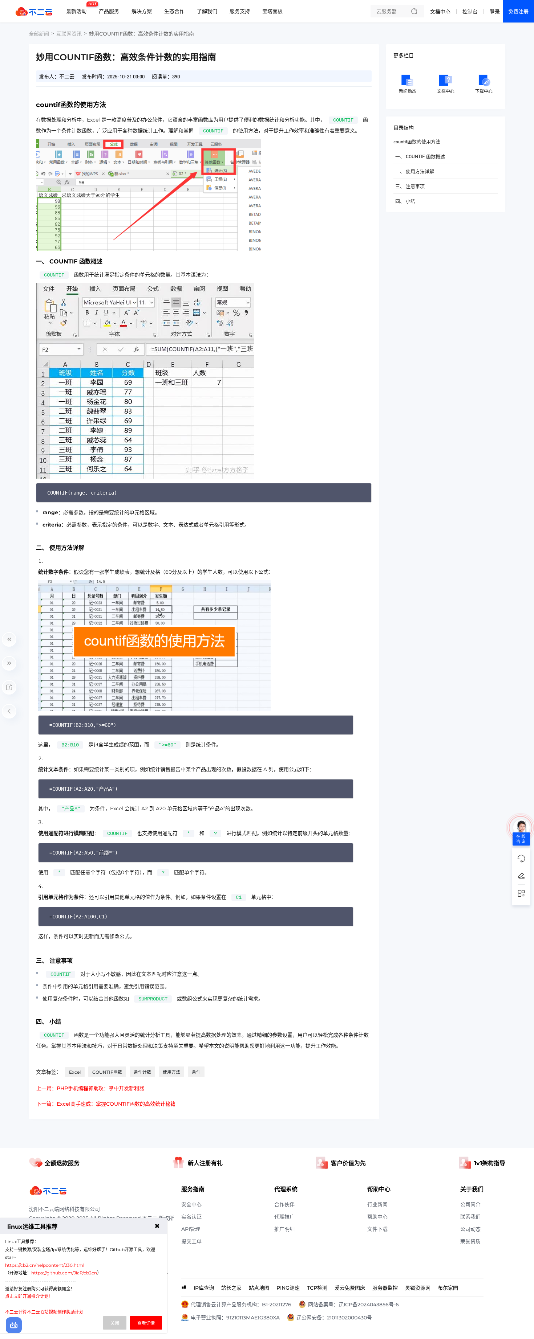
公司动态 (470, 1229)
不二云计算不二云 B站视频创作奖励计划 (44, 1312)
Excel (75, 1072)
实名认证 (191, 1216)
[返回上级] (9, 711)
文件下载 (377, 1229)
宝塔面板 (272, 11)
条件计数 (142, 1072)
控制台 (470, 11)
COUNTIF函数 (107, 1072)
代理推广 (284, 1216)
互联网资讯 (69, 33)
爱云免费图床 (350, 1288)
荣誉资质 (470, 1241)
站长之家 (231, 1288)
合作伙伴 (284, 1204)
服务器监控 (385, 1288)
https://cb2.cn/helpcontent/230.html (44, 1265)
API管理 (190, 1229)
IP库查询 (204, 1288)
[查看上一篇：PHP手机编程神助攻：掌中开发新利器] (9, 639)
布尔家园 (448, 1288)
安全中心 (191, 1204)
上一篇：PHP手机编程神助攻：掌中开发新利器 (90, 1088)
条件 (196, 1072)
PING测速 (288, 1288)
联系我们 (470, 1216)
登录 (495, 11)
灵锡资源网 (417, 1288)
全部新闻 (39, 33)
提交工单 (191, 1241)
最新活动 (78, 8)
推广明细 (284, 1229)
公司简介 (470, 1204)
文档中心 (440, 11)
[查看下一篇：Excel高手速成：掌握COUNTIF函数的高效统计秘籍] (9, 663)
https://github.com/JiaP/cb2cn (64, 1272)
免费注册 (518, 11)
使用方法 (171, 1072)
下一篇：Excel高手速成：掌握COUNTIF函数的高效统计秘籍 (105, 1104)
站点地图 (259, 1288)
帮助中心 (377, 1216)
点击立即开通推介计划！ (29, 1296)
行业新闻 (377, 1204)
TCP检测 (317, 1288)
